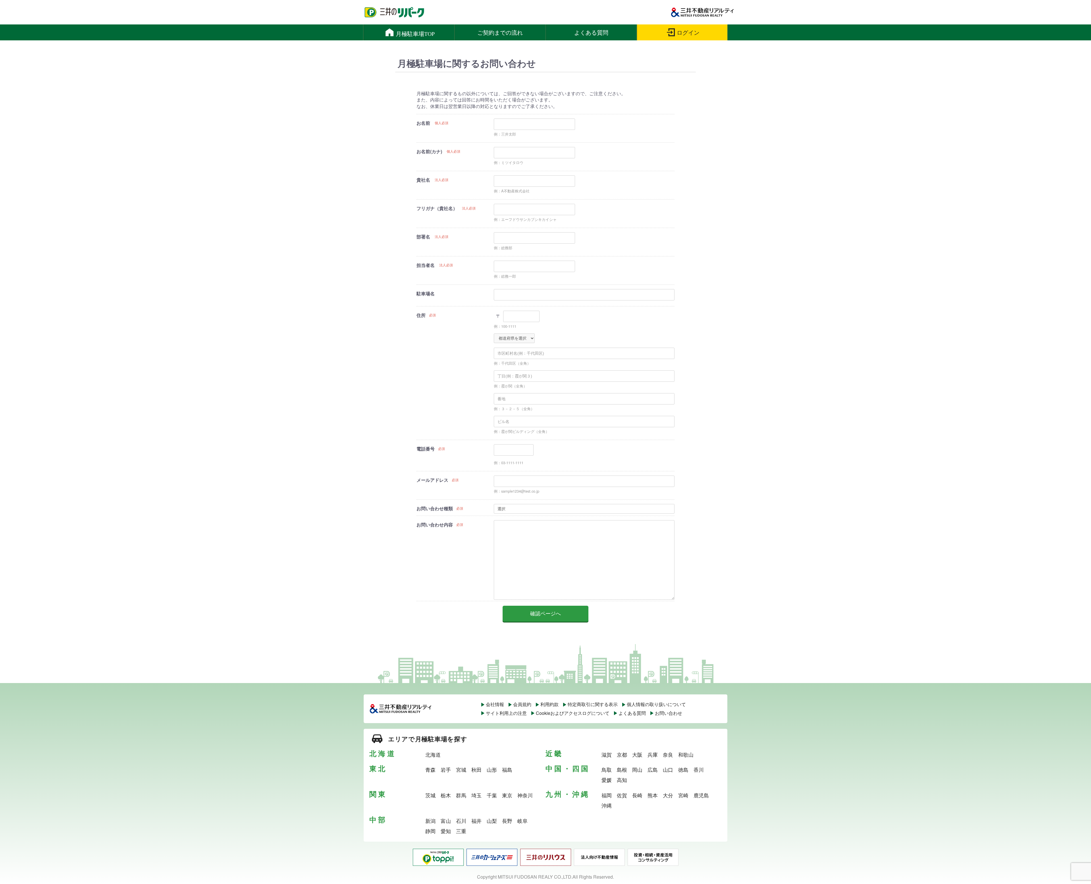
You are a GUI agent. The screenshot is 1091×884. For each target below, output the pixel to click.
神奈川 (525, 795)
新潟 (430, 820)
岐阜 (522, 820)
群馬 (461, 795)
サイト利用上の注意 (506, 713)
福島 (507, 769)
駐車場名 (426, 293)
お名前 (423, 123)
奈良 (668, 754)
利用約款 (549, 704)
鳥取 (606, 769)
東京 (507, 795)
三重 (461, 831)
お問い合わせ (668, 713)
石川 (461, 820)
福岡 (606, 795)
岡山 (637, 769)
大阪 (637, 754)
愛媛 (606, 779)
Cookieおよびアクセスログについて (572, 713)
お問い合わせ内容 (435, 524)
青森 (430, 769)
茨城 (430, 795)
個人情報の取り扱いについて (656, 704)
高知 (622, 779)
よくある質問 (632, 713)
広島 (652, 769)
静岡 (430, 831)
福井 (476, 820)
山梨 (492, 820)
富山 (446, 820)
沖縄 (606, 805)
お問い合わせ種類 (435, 508)
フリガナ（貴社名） (437, 208)
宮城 (461, 769)
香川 (699, 769)
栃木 (446, 795)
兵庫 (652, 754)
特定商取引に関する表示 (593, 704)
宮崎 (683, 795)
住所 (421, 315)
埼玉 (476, 795)
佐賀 (622, 795)
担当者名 (426, 265)
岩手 (446, 769)
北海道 (433, 754)
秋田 (476, 769)
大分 (668, 795)
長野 (507, 820)
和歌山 (686, 754)
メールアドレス (432, 480)
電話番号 (426, 448)
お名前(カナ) (429, 151)
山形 (492, 769)
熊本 (652, 795)
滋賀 (606, 754)
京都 (622, 754)
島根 (622, 769)
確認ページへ (545, 614)
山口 (668, 769)
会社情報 (495, 704)
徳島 (683, 769)
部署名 (423, 236)
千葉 (492, 795)
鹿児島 (701, 795)
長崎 (637, 795)
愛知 (446, 831)
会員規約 (522, 704)
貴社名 (423, 180)
